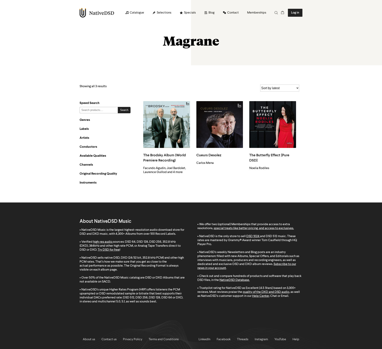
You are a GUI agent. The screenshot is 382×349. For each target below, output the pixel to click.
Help (295, 339)
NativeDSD (97, 13)
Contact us (109, 339)
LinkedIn (204, 339)
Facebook (224, 339)
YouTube (280, 339)
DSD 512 (271, 236)
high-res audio (102, 241)
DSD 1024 (252, 236)
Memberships (256, 12)
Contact (233, 12)
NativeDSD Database (234, 280)
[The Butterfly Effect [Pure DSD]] (272, 124)
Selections (164, 12)
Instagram (261, 339)
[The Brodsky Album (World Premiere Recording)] (166, 124)
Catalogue (137, 12)
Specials (190, 12)
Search (124, 110)
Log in (295, 12)
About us (89, 339)
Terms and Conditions (164, 339)
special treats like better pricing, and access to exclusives (253, 228)
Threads (242, 339)
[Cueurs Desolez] (219, 124)
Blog (211, 12)
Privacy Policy (132, 339)
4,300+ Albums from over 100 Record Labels (145, 234)
